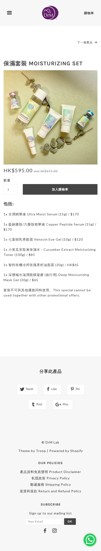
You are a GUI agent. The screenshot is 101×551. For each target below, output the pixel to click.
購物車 (89, 13)
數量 (7, 180)
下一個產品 (85, 42)
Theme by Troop (32, 451)
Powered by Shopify (66, 451)
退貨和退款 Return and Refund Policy (50, 491)
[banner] (51, 13)
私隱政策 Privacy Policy (50, 478)
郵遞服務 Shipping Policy (50, 484)
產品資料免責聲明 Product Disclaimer (50, 472)
